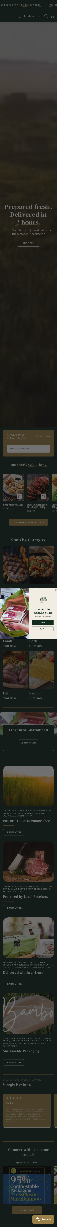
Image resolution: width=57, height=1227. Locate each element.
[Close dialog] (56, 590)
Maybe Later (43, 629)
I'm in (43, 622)
